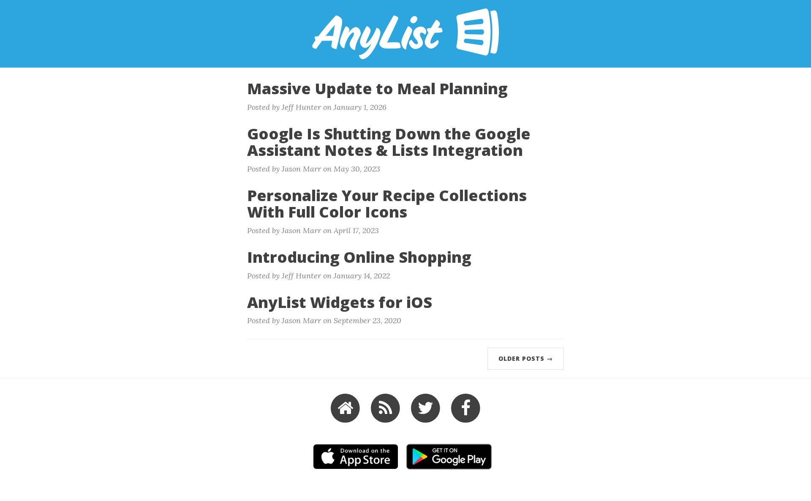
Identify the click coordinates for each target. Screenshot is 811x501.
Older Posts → (525, 358)
